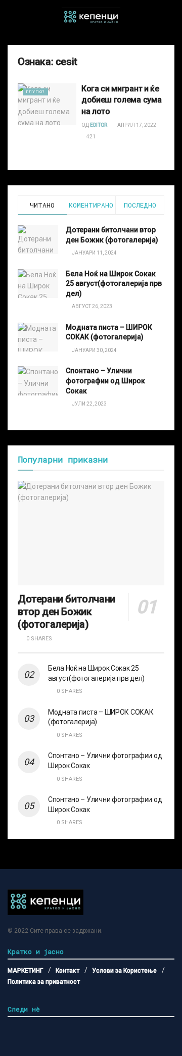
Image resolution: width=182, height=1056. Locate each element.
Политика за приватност (44, 981)
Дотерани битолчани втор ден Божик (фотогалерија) (66, 611)
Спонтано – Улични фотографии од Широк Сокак (105, 380)
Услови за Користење (124, 970)
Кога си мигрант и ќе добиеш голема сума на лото (121, 100)
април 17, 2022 (136, 125)
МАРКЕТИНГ (25, 970)
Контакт (67, 970)
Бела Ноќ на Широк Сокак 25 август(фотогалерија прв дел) (114, 283)
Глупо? (35, 91)
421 (90, 136)
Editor (98, 125)
